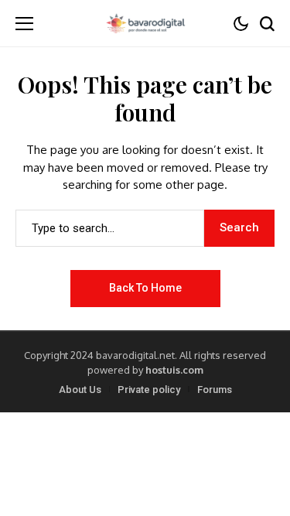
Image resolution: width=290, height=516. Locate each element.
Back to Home (145, 288)
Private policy (149, 389)
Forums (214, 389)
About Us (80, 389)
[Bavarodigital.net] (145, 23)
